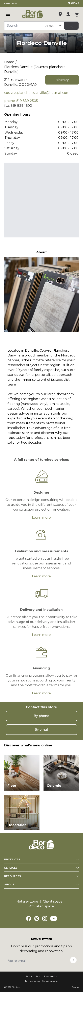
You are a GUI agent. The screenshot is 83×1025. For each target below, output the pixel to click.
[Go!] (71, 26)
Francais (73, 3)
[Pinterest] (36, 918)
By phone (41, 716)
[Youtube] (53, 918)
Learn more (41, 517)
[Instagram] (44, 918)
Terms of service (32, 981)
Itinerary (62, 80)
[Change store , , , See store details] (60, 14)
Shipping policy (50, 981)
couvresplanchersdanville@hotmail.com (36, 93)
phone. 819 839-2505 (21, 101)
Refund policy (32, 976)
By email (41, 729)
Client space (52, 901)
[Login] (68, 14)
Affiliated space (41, 906)
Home (9, 62)
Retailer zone (27, 901)
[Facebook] (28, 918)
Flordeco (16, 987)
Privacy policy (50, 976)
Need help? (10, 3)
